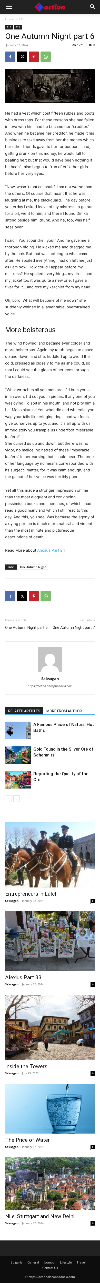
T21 (18, 27)
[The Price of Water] (50, 1109)
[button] (9, 7)
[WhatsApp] (46, 57)
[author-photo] (50, 671)
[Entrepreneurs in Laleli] (50, 854)
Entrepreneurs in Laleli (31, 894)
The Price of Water (27, 1140)
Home (9, 19)
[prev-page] (8, 798)
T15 (21, 19)
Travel (81, 1262)
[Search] (93, 7)
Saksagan (50, 678)
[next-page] (16, 798)
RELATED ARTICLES (24, 711)
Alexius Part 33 (23, 977)
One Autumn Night (33, 567)
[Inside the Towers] (50, 1027)
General (33, 1262)
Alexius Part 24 (51, 550)
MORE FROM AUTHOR (64, 711)
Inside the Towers (26, 1066)
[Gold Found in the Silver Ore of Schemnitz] (18, 755)
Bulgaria (17, 1262)
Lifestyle (66, 1262)
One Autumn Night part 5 (26, 627)
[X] (22, 57)
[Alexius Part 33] (50, 941)
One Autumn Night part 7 (74, 627)
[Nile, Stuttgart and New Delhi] (50, 1183)
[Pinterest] (34, 57)
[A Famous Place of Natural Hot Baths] (18, 730)
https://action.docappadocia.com (50, 686)
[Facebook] (10, 57)
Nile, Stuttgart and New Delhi (39, 1216)
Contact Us (50, 1268)
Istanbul (49, 1262)
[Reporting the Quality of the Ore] (18, 780)
